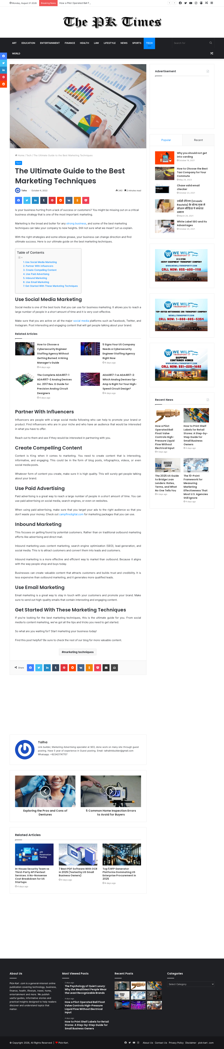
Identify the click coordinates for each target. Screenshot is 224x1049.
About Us (148, 1042)
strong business (76, 223)
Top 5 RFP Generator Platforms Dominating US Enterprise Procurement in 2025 (119, 874)
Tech (149, 43)
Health (84, 43)
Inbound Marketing (36, 278)
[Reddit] (60, 200)
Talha (24, 190)
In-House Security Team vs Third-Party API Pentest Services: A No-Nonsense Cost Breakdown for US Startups (32, 875)
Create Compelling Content (41, 270)
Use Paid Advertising (37, 274)
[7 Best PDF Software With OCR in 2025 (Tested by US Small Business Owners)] (78, 854)
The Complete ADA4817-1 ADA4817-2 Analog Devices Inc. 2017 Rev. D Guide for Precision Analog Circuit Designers (54, 384)
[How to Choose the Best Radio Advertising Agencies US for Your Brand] (154, 995)
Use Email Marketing (37, 282)
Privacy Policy (176, 1042)
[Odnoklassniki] (77, 200)
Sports (136, 43)
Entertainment (50, 43)
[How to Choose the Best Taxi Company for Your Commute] (164, 173)
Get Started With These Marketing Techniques (51, 286)
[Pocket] (85, 200)
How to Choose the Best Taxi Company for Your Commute (192, 172)
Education (28, 43)
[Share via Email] (106, 667)
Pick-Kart (63, 1042)
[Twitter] (26, 200)
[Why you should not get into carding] (164, 157)
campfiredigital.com (71, 514)
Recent (198, 140)
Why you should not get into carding (192, 154)
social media (81, 320)
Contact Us (161, 1042)
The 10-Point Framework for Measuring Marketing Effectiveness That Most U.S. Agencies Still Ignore (196, 487)
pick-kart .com (206, 1042)
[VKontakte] (68, 200)
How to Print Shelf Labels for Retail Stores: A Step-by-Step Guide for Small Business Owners (196, 435)
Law (96, 43)
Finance (70, 43)
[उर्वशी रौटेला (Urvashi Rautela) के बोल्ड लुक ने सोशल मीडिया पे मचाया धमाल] (164, 205)
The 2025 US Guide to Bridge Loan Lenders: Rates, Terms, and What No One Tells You (167, 483)
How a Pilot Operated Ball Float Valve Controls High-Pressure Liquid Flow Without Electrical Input (112, 3)
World (16, 53)
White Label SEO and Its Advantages (192, 223)
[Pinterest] (52, 200)
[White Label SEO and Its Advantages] (164, 226)
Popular (166, 140)
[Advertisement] (78, 704)
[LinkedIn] (35, 200)
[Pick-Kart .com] (112, 22)
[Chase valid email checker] (164, 190)
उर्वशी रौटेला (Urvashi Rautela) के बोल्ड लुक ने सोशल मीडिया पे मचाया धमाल (191, 206)
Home (20, 155)
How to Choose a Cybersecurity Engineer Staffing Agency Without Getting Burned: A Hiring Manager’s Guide (53, 353)
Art (14, 43)
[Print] (114, 667)
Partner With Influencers (39, 266)
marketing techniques (79, 652)
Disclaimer (190, 1042)
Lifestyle (110, 43)
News (124, 43)
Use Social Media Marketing (41, 262)
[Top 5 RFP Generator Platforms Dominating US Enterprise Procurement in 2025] (122, 854)
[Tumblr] (43, 200)
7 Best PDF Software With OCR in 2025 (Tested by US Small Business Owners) (78, 872)
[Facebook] (18, 200)
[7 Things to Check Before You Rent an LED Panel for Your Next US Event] (138, 1005)
